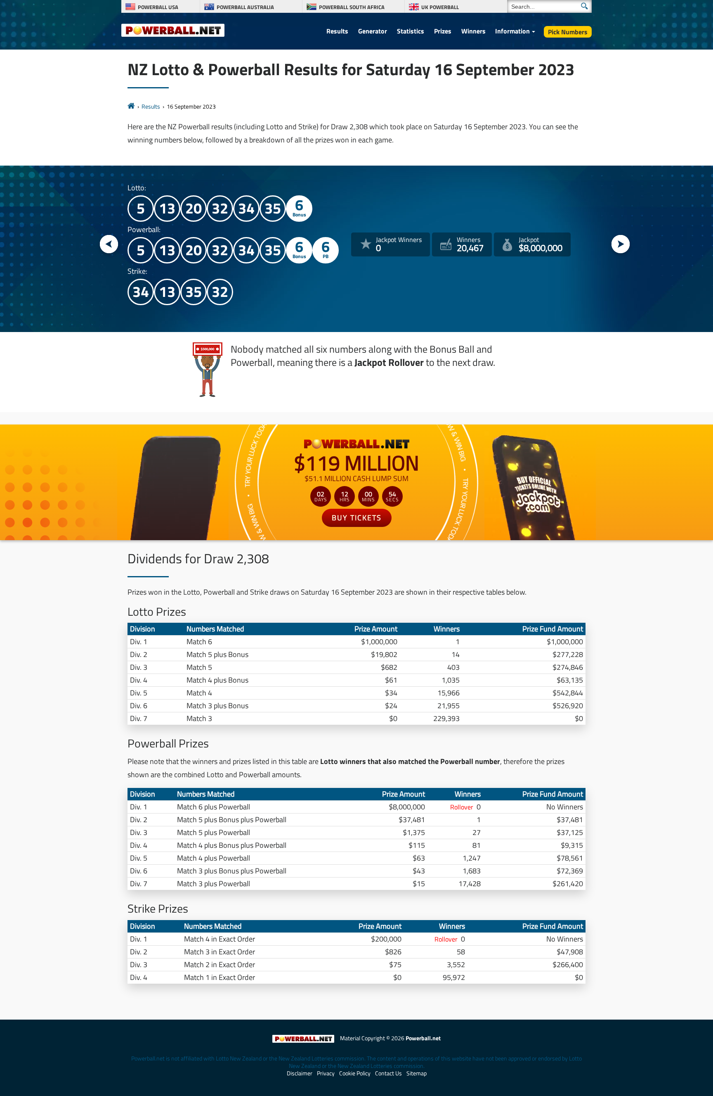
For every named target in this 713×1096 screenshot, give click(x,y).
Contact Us (388, 1073)
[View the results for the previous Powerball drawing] (109, 244)
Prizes (442, 31)
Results (337, 31)
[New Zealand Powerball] (131, 106)
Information (512, 31)
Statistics (410, 31)
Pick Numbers (568, 32)
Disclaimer (299, 1073)
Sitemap (416, 1073)
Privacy (326, 1073)
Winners (473, 31)
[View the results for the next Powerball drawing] (620, 244)
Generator (372, 31)
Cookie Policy (355, 1073)
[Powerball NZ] (172, 29)
